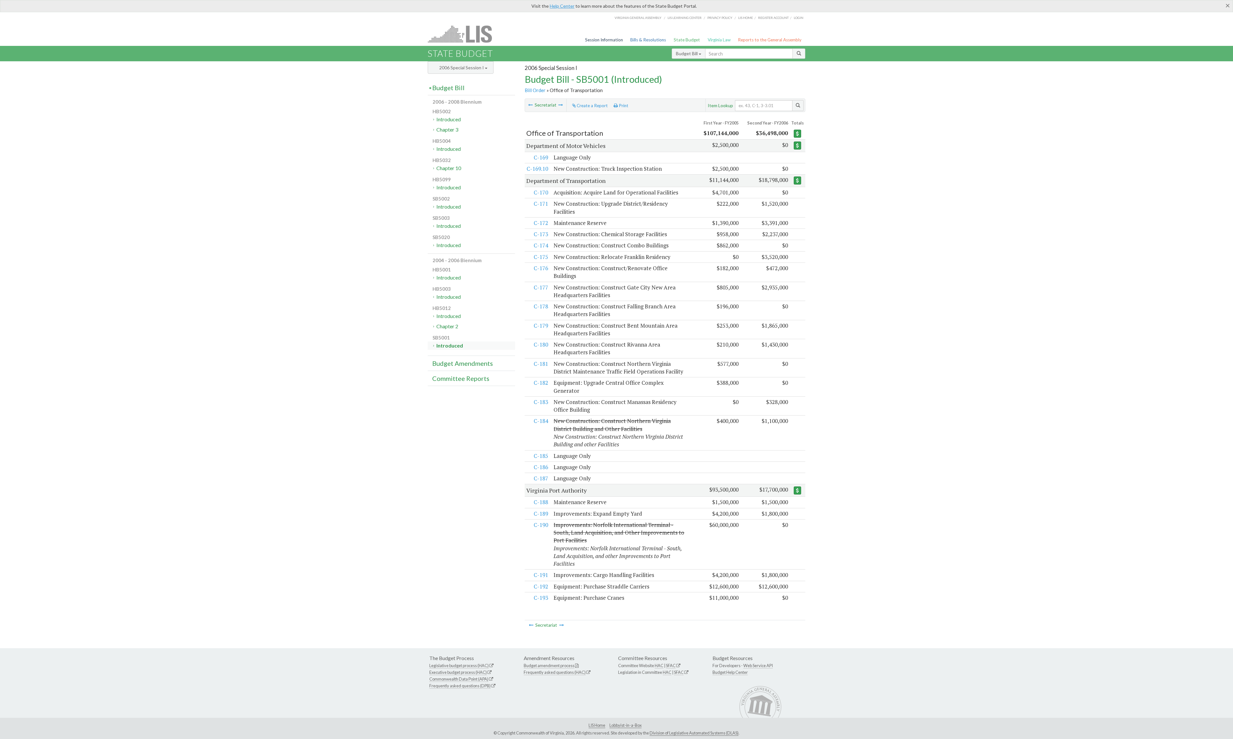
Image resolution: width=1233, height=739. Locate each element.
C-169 (541, 157)
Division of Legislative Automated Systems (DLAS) (694, 732)
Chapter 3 (447, 129)
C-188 (541, 502)
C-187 (541, 478)
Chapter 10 (448, 168)
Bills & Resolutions (648, 39)
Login (798, 18)
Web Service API (758, 665)
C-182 (541, 382)
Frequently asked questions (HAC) (555, 672)
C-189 (541, 513)
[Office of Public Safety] (530, 104)
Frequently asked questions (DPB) (460, 685)
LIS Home (597, 725)
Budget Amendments (462, 363)
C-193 (541, 597)
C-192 (541, 586)
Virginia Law (719, 39)
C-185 (541, 456)
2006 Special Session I (462, 67)
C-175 (541, 257)
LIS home (745, 18)
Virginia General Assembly (638, 18)
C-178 (541, 306)
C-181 (541, 363)
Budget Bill (687, 53)
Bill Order (535, 90)
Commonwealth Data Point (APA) (458, 679)
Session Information (604, 39)
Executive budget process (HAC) (458, 672)
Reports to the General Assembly (769, 39)
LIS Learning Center (685, 18)
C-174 (541, 245)
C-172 (541, 223)
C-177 (541, 287)
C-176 (541, 268)
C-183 (541, 402)
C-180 (541, 344)
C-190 (541, 524)
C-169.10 (537, 168)
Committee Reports (460, 378)
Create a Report (592, 105)
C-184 (541, 421)
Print (623, 105)
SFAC (671, 665)
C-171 (541, 203)
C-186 (541, 467)
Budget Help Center (730, 672)
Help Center (562, 6)
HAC (659, 665)
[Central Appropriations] (560, 104)
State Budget (687, 39)
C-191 (541, 575)
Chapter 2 (447, 326)
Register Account (773, 18)
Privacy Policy (719, 18)
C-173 (541, 234)
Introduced (448, 119)
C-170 (541, 192)
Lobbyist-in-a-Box (625, 725)
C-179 (541, 325)
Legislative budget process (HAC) (459, 665)
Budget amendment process (549, 665)
